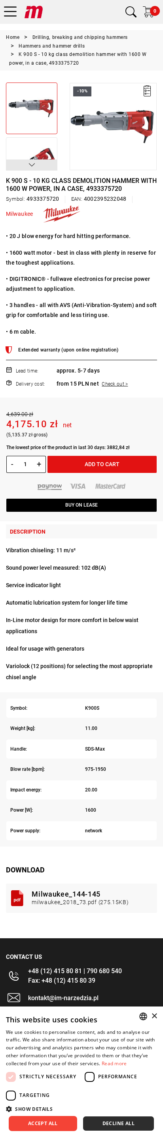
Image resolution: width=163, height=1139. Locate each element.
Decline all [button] (118, 1123)
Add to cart (102, 464)
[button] (31, 165)
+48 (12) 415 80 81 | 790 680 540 (75, 971)
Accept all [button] (43, 1123)
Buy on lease (81, 505)
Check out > (115, 384)
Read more (114, 1063)
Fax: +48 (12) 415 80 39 (61, 980)
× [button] (154, 1016)
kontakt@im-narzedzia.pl (63, 998)
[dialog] (81, 1072)
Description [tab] (27, 531)
